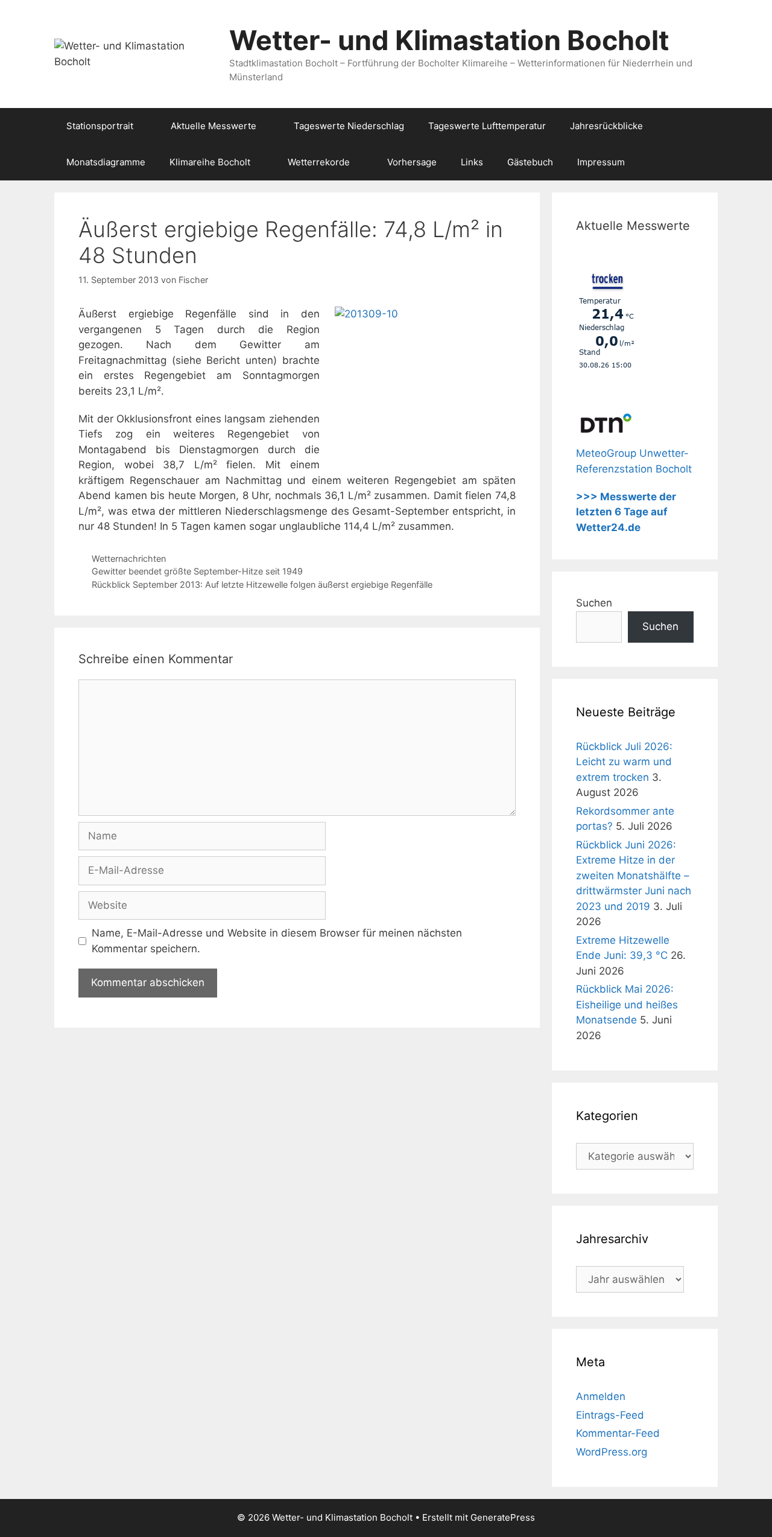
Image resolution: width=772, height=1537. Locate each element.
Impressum (601, 162)
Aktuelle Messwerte (213, 126)
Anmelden (600, 1396)
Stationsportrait (99, 126)
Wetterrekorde (319, 162)
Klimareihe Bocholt (209, 162)
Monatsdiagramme (105, 162)
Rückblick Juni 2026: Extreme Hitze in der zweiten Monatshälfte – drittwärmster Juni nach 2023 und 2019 (633, 875)
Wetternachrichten (129, 558)
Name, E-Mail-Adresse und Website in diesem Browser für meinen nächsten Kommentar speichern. (277, 941)
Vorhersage (412, 162)
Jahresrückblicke (606, 126)
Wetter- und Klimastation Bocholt (449, 40)
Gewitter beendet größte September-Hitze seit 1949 (197, 571)
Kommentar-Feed (618, 1433)
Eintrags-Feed (610, 1415)
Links (472, 162)
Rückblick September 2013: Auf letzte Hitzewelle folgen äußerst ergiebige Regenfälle (262, 584)
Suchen (594, 603)
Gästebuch (530, 162)
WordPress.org (611, 1452)
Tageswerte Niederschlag (349, 126)
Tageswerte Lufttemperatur (487, 126)
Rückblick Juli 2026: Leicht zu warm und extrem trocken (624, 761)
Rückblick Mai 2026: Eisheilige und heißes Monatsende (627, 1004)
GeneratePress (502, 1517)
